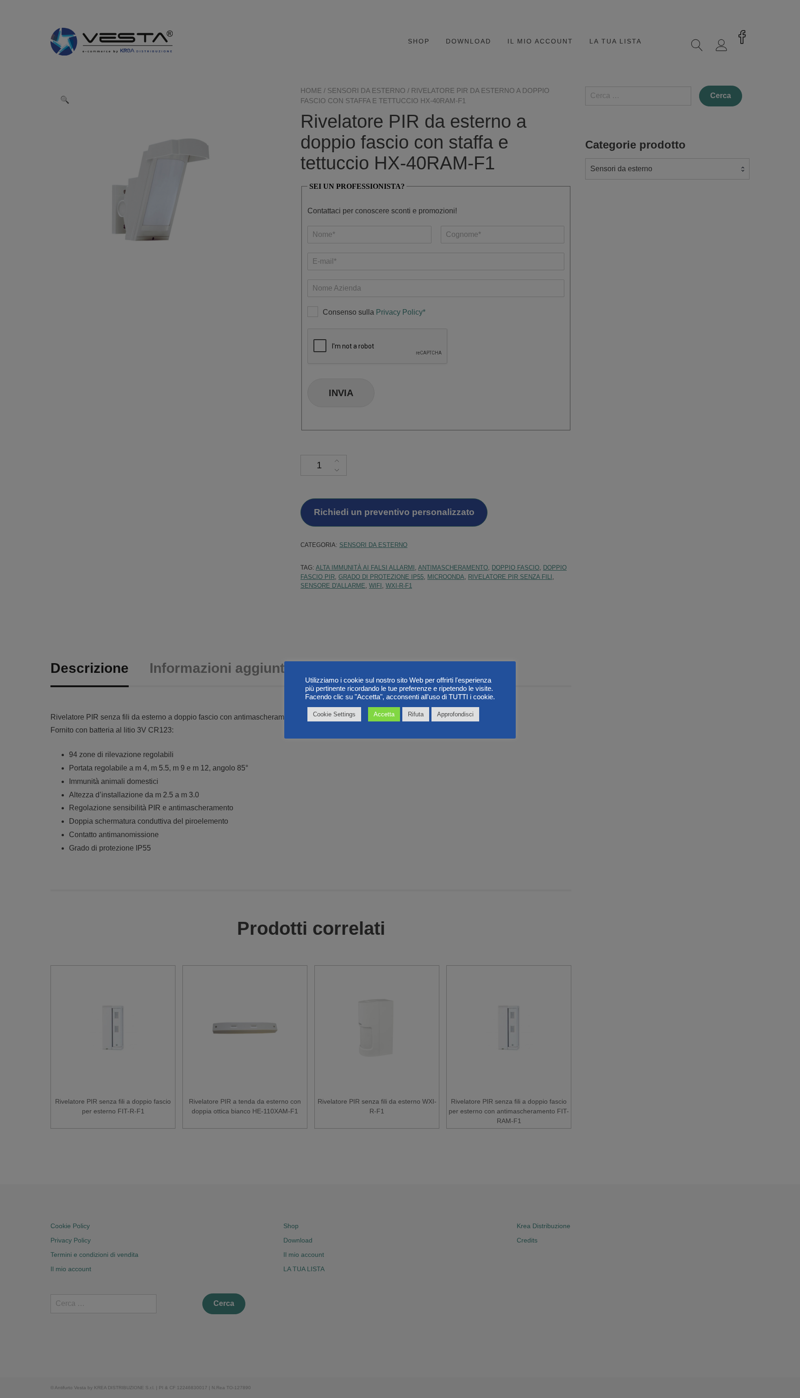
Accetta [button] (384, 714)
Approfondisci (455, 714)
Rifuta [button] (416, 714)
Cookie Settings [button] (334, 714)
